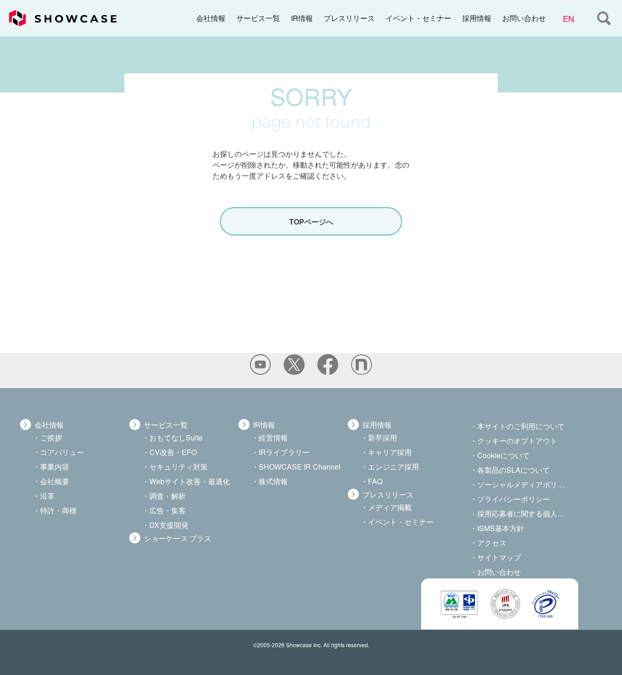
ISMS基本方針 (500, 528)
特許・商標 (58, 510)
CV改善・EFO (173, 452)
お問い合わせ (524, 18)
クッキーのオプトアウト (517, 440)
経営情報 (273, 437)
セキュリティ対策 (178, 466)
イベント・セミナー (418, 18)
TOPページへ (311, 221)
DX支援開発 (169, 525)
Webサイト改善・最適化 (189, 481)
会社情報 (210, 18)
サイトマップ (499, 557)
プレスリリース (349, 18)
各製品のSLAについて (513, 470)
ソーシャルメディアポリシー (521, 484)
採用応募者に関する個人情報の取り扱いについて (521, 513)
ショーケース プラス (177, 538)
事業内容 (54, 466)
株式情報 (273, 481)
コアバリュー (62, 452)
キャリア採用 (390, 452)
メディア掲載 (390, 507)
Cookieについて (503, 455)
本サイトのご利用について (521, 426)
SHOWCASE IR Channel (300, 466)
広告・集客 (167, 510)
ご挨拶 (51, 437)
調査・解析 (167, 496)
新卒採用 (382, 437)
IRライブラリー (284, 452)
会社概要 (54, 481)
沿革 (47, 496)
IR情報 (302, 18)
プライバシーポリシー (513, 499)
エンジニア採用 (393, 466)
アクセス (491, 542)
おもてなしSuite (176, 437)
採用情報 (476, 18)
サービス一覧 (258, 18)
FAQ (375, 481)
